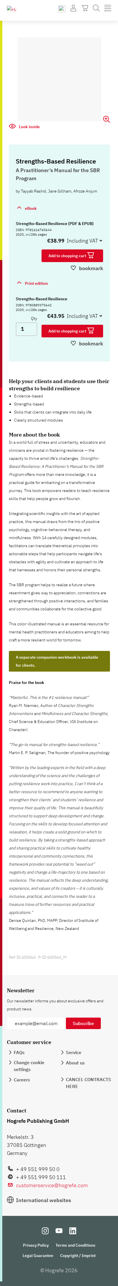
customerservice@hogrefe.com (52, 1185)
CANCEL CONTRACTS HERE (88, 1083)
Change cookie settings (29, 1066)
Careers (22, 1080)
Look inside (29, 126)
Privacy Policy (36, 1245)
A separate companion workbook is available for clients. (57, 661)
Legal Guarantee (38, 1255)
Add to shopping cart (67, 255)
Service (73, 1052)
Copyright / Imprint (78, 1255)
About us (75, 1063)
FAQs (19, 1052)
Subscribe (83, 1023)
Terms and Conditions (75, 1245)
